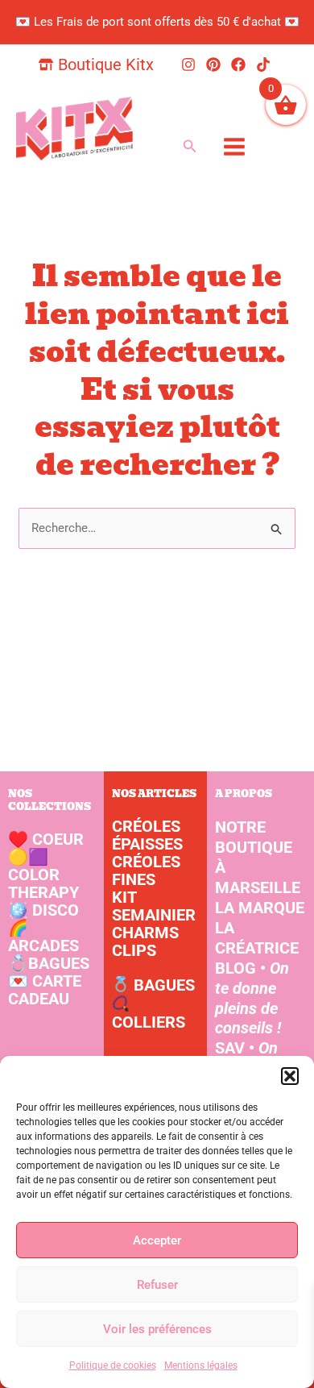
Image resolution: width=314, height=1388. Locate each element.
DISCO (43, 910)
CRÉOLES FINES (146, 870)
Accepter (157, 1240)
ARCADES (43, 936)
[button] (290, 1076)
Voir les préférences (157, 1329)
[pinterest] (215, 64)
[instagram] (190, 64)
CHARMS (145, 932)
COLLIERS (148, 1022)
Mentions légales (201, 1365)
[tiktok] (265, 64)
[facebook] (240, 64)
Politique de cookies (112, 1365)
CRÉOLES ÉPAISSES (147, 835)
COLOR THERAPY (43, 874)
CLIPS (134, 950)
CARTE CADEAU (44, 989)
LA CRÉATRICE (257, 938)
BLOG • (252, 998)
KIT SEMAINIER (154, 906)
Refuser (157, 1285)
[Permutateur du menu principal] (233, 146)
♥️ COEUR (46, 839)
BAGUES (48, 963)
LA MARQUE (259, 907)
